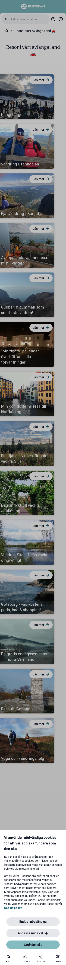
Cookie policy (13, 908)
